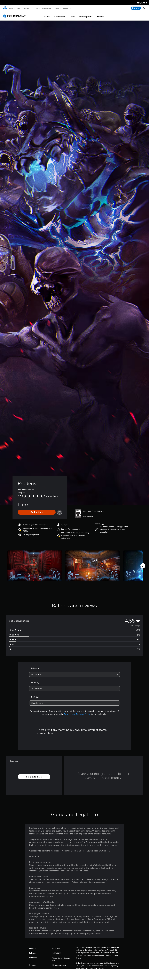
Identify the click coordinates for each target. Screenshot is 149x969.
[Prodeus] (34, 565)
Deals (72, 16)
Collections (59, 16)
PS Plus (35, 8)
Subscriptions (86, 16)
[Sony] (142, 4)
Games (26, 8)
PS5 (18, 8)
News (57, 8)
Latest (47, 16)
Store (11, 8)
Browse (100, 16)
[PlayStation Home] (5, 8)
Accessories (46, 8)
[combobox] (74, 674)
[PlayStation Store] (15, 16)
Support (66, 8)
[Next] (142, 565)
